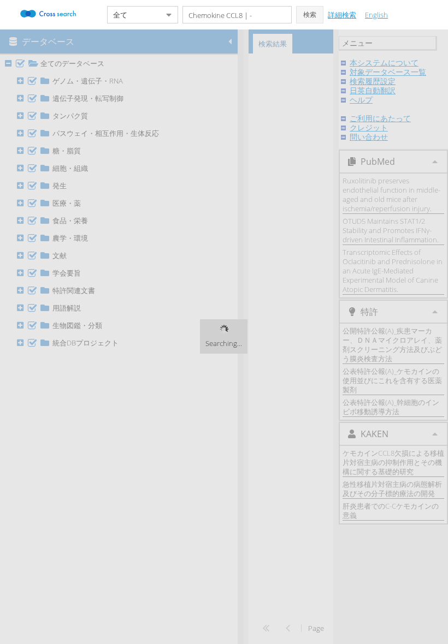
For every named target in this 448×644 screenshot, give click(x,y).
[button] (309, 14)
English (376, 15)
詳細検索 (342, 15)
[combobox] (134, 15)
